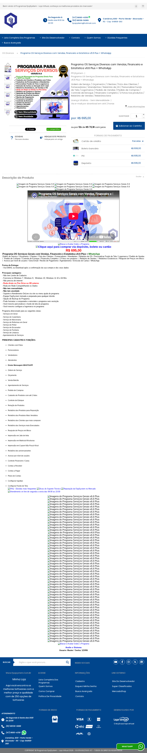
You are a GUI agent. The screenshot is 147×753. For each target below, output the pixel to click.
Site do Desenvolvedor (52, 37)
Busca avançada (11, 42)
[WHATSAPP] (140, 746)
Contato (74, 37)
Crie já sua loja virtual (124, 723)
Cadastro (80, 681)
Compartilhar (54, 129)
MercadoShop (119, 691)
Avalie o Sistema (73, 647)
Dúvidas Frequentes (116, 37)
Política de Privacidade (50, 696)
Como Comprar (47, 691)
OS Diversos (8, 53)
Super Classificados (122, 686)
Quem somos (93, 37)
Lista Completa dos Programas (18, 37)
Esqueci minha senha (85, 686)
